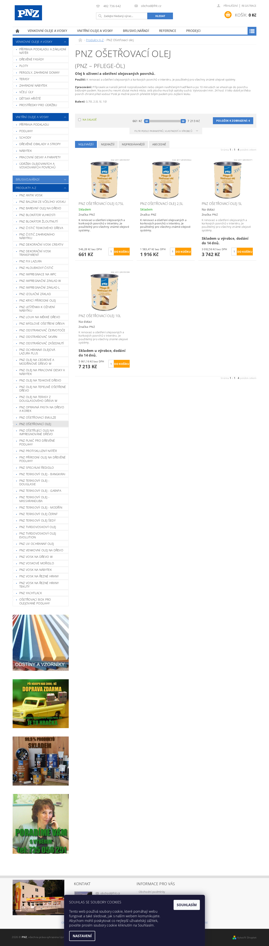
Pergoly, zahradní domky (39, 72)
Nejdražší (107, 144)
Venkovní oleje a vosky (47, 31)
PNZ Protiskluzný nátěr (38, 451)
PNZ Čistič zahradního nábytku (37, 236)
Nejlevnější (86, 144)
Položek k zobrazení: (233, 120)
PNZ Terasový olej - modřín (40, 507)
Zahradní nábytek (33, 85)
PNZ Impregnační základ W (40, 281)
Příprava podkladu (34, 124)
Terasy (24, 79)
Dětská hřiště (30, 98)
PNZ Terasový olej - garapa (40, 491)
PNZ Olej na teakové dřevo (40, 380)
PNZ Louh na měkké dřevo (39, 317)
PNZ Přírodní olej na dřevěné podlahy (42, 459)
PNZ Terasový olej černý (38, 514)
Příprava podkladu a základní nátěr (42, 51)
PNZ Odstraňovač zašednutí (41, 343)
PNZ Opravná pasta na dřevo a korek (41, 409)
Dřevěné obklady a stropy (40, 144)
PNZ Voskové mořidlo (36, 563)
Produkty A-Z (26, 188)
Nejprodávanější (133, 144)
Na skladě (90, 119)
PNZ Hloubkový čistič (36, 268)
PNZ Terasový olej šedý (37, 520)
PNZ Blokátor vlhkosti (37, 215)
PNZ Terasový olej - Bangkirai (42, 474)
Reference (167, 31)
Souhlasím (187, 905)
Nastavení (82, 936)
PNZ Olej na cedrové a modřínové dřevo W (36, 362)
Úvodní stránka (18, 30)
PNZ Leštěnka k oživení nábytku (37, 309)
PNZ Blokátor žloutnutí (38, 221)
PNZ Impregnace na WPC (38, 274)
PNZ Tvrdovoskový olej (37, 527)
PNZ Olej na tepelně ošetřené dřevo (42, 389)
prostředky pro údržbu (38, 105)
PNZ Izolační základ (35, 294)
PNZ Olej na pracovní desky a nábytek (42, 372)
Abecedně (159, 144)
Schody (25, 137)
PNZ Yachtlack (30, 593)
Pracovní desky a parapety (40, 157)
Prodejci (193, 31)
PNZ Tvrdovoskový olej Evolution (37, 535)
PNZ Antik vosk (30, 195)
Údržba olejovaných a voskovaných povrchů (37, 165)
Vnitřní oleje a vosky (95, 31)
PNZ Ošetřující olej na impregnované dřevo (36, 432)
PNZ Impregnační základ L (39, 287)
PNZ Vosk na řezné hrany (39, 576)
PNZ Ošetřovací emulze (37, 417)
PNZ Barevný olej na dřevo (40, 208)
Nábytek (25, 151)
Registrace (249, 6)
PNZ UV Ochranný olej (36, 544)
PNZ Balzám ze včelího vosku (42, 202)
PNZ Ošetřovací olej (35, 424)
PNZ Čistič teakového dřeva (41, 228)
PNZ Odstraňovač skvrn (38, 337)
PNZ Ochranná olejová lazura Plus (37, 351)
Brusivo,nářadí (136, 31)
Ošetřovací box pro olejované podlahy (35, 601)
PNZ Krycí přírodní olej (37, 300)
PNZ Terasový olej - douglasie (34, 482)
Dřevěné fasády (31, 59)
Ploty (23, 66)
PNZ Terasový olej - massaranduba (34, 499)
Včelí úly (26, 92)
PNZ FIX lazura (30, 261)
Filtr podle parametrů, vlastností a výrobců (163, 131)
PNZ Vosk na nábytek (35, 570)
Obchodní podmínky (152, 892)
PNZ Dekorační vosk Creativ (41, 244)
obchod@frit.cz (110, 893)
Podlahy (26, 131)
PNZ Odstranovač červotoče (42, 330)
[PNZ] (28, 12)
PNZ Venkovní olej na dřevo (41, 550)
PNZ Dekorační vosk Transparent (35, 253)
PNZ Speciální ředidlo (36, 468)
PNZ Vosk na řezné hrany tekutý (39, 585)
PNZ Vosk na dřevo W (36, 557)
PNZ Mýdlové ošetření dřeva (42, 323)
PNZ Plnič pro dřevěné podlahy (37, 442)
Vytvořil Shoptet (246, 937)
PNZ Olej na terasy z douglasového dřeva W (38, 399)
